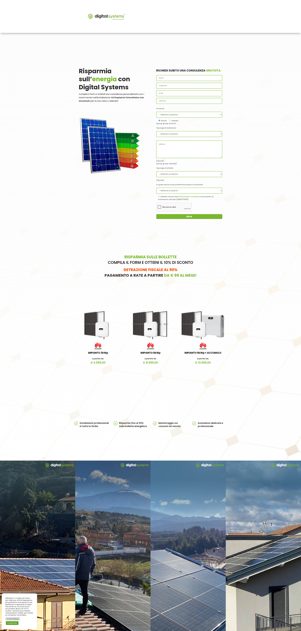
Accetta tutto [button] (12, 623)
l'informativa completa (189, 196)
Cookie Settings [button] (13, 619)
